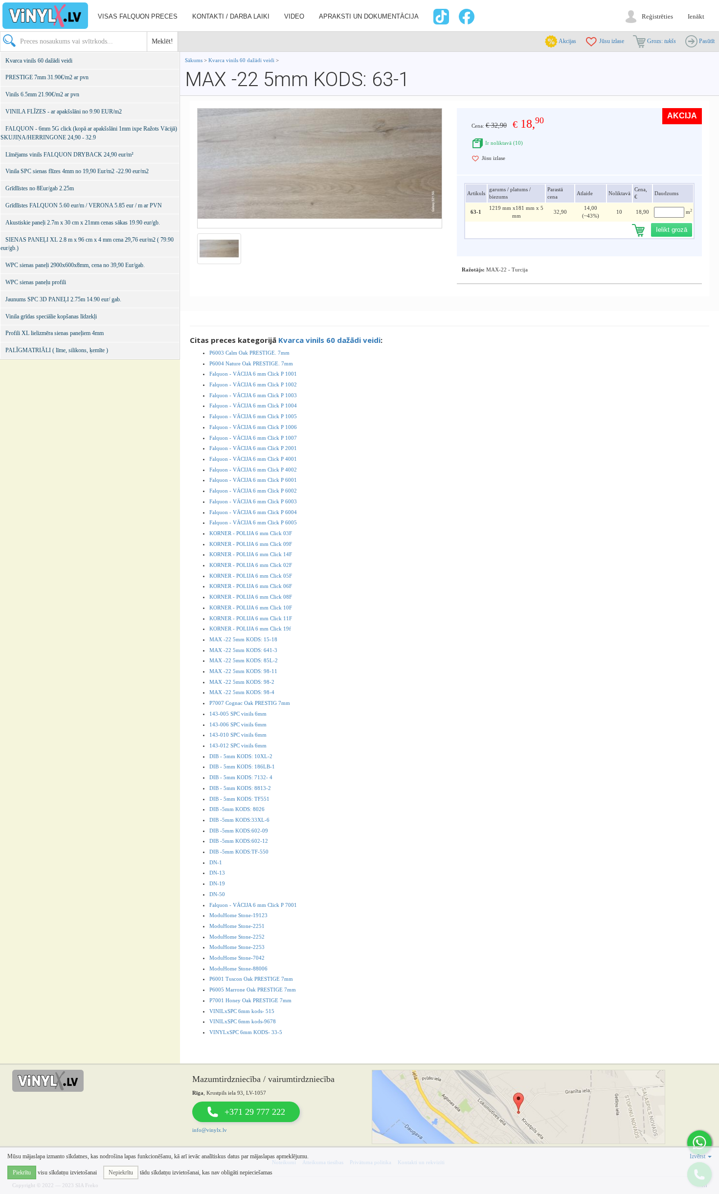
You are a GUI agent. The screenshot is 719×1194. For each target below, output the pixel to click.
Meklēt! (162, 41)
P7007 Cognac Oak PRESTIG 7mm (249, 703)
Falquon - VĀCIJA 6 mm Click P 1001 (253, 374)
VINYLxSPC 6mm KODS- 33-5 (245, 1032)
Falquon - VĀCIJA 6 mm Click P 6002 (253, 491)
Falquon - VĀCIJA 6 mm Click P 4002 (253, 470)
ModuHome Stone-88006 (238, 968)
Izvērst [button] (698, 1156)
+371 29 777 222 (255, 1112)
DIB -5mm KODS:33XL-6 (239, 820)
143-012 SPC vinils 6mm (238, 745)
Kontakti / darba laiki (231, 16)
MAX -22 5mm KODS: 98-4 (241, 692)
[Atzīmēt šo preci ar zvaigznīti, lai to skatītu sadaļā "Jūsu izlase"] (475, 158)
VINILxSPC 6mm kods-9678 (242, 1021)
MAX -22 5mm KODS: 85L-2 (243, 660)
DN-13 (217, 873)
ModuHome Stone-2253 (237, 947)
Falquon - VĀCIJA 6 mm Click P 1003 (253, 395)
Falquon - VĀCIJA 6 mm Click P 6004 (253, 512)
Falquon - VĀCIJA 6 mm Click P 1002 (253, 384)
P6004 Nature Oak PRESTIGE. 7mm (251, 363)
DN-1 (215, 862)
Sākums (193, 60)
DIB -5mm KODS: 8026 (237, 809)
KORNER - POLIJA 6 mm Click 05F (250, 576)
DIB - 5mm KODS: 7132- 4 (240, 777)
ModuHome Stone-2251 (237, 926)
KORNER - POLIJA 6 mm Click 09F (250, 544)
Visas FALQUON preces (138, 16)
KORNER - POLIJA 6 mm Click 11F (250, 618)
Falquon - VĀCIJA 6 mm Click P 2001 (253, 448)
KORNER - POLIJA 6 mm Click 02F (250, 565)
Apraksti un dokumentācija (369, 16)
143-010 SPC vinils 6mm (238, 735)
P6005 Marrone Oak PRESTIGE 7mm (252, 989)
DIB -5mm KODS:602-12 (238, 841)
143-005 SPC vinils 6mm (238, 714)
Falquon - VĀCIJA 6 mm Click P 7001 (253, 905)
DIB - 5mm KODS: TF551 (239, 799)
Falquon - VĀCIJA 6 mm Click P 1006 (253, 427)
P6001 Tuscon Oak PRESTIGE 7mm (251, 979)
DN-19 (217, 883)
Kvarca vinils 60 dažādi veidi (241, 60)
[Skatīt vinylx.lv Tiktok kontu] (440, 16)
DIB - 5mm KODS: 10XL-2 (240, 756)
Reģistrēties (657, 16)
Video (294, 16)
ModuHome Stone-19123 (238, 915)
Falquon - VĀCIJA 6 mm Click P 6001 (253, 480)
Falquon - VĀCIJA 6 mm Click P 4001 (253, 459)
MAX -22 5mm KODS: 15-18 (243, 639)
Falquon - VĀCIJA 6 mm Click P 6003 (253, 501)
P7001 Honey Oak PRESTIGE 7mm (250, 1000)
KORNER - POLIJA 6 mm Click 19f (250, 628)
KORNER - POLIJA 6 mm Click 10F (250, 607)
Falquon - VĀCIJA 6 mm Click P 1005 (253, 416)
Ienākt (696, 16)
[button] (699, 1142)
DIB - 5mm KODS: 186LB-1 (242, 766)
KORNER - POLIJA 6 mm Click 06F (250, 586)
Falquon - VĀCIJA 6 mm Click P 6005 (253, 522)
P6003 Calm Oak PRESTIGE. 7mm (249, 353)
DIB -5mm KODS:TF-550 (239, 852)
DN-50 (217, 894)
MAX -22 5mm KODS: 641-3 (243, 650)
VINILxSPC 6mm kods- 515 (241, 1011)
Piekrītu (22, 1172)
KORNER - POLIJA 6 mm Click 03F (250, 533)
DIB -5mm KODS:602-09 (238, 831)
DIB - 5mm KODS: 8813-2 (240, 788)
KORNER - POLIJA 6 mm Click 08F (250, 597)
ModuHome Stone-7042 (237, 958)
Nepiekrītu (121, 1172)
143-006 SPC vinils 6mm (238, 724)
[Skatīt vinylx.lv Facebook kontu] (468, 16)
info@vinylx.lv (209, 1130)
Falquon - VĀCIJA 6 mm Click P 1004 (253, 405)
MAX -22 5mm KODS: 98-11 (243, 671)
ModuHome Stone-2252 (237, 937)
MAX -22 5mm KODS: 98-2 (241, 682)
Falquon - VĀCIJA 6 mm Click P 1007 (253, 438)
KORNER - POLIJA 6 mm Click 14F (250, 554)
